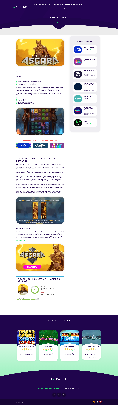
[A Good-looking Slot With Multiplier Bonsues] (23, 289)
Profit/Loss (74, 4)
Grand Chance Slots (26, 347)
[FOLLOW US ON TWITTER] (59, 395)
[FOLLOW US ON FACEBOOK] (54, 395)
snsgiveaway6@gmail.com (72, 388)
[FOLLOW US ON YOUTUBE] (64, 395)
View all (58, 324)
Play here (86, 49)
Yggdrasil (29, 231)
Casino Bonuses (43, 4)
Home (35, 4)
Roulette (67, 4)
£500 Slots (60, 4)
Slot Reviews (64, 385)
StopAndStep (26, 71)
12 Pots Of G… (48, 347)
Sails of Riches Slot (91, 347)
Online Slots (52, 4)
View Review (47, 359)
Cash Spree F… (69, 347)
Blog (80, 4)
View (26, 359)
